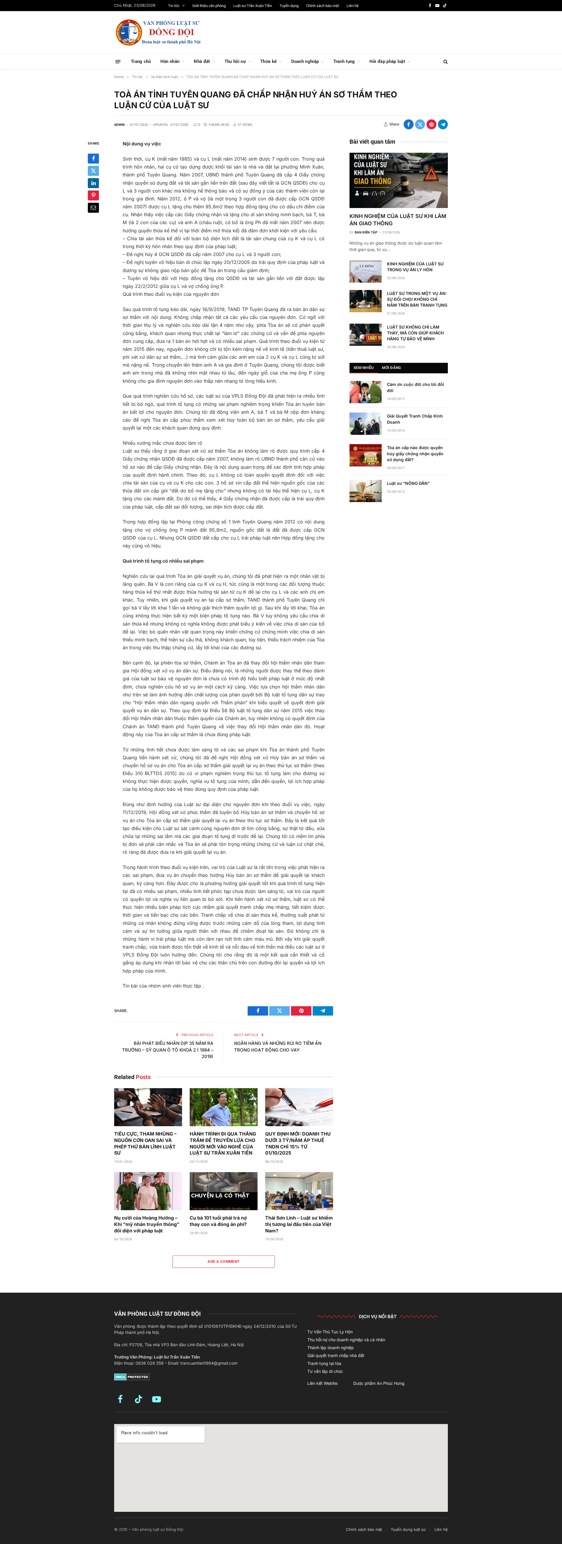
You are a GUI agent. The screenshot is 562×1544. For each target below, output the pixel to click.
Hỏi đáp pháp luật (387, 61)
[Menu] (118, 61)
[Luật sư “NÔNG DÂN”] (365, 491)
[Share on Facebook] (409, 124)
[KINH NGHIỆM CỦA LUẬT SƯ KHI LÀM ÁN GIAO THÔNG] (398, 180)
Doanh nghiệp (305, 61)
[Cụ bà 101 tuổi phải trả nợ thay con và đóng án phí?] (224, 1191)
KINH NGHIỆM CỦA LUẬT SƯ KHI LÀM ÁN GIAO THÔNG (397, 219)
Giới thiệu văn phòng (209, 6)
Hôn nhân (169, 61)
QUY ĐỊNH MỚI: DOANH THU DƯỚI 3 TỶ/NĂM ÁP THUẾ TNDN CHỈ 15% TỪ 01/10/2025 (298, 1143)
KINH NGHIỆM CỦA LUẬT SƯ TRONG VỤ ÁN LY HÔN (415, 266)
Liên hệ (353, 6)
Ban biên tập (366, 232)
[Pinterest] (93, 195)
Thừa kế (268, 61)
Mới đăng (391, 367)
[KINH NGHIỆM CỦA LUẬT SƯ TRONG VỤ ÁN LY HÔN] (365, 271)
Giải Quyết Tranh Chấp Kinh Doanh (415, 418)
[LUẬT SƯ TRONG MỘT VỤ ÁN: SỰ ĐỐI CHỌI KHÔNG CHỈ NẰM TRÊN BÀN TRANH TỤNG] (365, 301)
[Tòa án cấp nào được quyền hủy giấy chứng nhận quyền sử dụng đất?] (365, 455)
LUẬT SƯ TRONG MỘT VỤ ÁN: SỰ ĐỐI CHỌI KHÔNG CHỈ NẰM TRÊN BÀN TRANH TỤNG (417, 299)
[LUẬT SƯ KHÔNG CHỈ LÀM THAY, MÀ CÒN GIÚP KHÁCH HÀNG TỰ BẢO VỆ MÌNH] (365, 335)
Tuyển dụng (289, 6)
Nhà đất (202, 61)
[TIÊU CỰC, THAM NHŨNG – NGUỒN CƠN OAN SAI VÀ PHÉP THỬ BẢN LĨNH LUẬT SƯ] (148, 1107)
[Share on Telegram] (443, 124)
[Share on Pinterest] (431, 124)
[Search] (445, 61)
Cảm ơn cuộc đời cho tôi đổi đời (415, 387)
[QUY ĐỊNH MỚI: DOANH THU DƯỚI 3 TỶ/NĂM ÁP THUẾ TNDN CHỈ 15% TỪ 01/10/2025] (299, 1107)
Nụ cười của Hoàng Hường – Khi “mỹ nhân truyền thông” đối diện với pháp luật (146, 1224)
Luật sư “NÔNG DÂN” (408, 483)
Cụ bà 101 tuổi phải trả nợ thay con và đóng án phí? (218, 1221)
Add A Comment (223, 1261)
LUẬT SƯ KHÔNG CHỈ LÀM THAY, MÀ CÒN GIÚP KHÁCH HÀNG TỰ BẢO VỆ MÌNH (415, 332)
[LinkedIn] (93, 183)
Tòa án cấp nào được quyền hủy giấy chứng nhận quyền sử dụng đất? (415, 453)
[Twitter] (93, 171)
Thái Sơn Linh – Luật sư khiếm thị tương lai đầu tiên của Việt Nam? (299, 1224)
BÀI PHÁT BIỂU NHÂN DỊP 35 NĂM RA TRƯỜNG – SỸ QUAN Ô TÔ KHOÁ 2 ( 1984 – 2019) (167, 1049)
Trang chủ (141, 61)
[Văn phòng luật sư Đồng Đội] (158, 32)
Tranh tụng (344, 61)
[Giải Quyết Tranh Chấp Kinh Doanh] (365, 424)
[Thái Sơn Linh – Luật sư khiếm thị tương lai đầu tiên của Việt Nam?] (299, 1191)
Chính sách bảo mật (322, 6)
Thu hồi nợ (235, 61)
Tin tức (174, 6)
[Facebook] (93, 159)
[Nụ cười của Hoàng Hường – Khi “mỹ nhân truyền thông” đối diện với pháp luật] (148, 1191)
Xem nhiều (364, 367)
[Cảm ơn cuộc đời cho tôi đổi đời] (365, 392)
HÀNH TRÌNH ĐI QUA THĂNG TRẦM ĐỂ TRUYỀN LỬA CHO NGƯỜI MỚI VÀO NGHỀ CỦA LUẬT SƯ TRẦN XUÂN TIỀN (223, 1143)
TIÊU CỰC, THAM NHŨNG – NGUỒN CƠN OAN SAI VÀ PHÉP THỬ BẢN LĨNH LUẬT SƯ (145, 1143)
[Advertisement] (341, 31)
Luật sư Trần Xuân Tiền (252, 6)
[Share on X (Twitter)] (420, 124)
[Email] (93, 208)
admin (119, 125)
